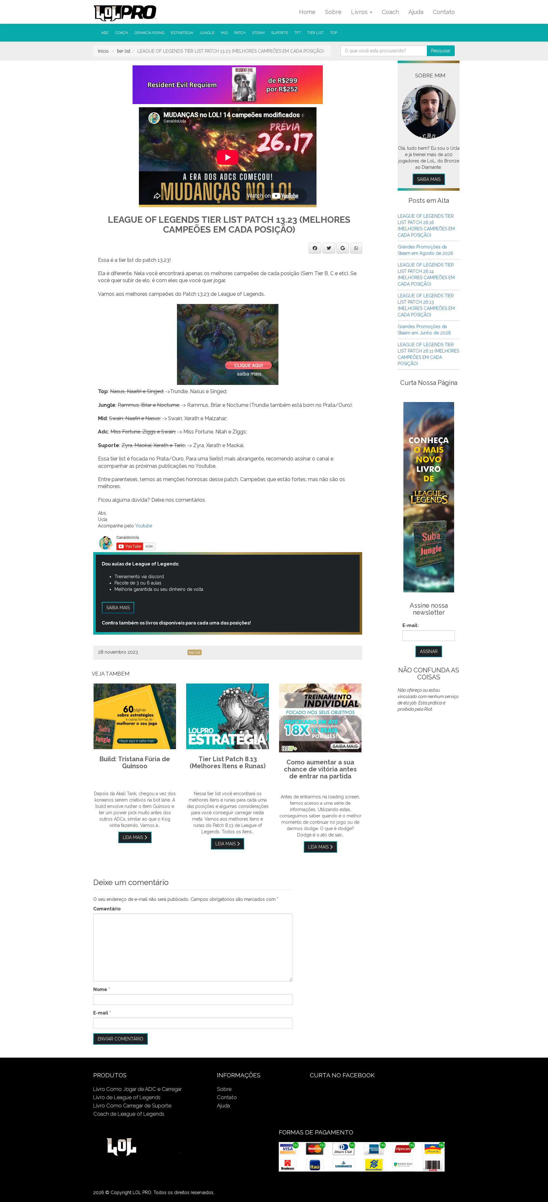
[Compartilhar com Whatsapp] (356, 248)
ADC (105, 32)
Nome (100, 989)
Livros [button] (360, 12)
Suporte (279, 32)
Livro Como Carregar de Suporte (132, 1105)
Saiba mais (118, 607)
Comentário (107, 908)
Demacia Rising (149, 32)
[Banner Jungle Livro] (428, 496)
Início (103, 51)
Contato (444, 12)
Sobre (333, 12)
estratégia (182, 32)
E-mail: (410, 625)
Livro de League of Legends (126, 1097)
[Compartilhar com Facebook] (315, 248)
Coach (390, 12)
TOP (333, 32)
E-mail (100, 1012)
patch (240, 32)
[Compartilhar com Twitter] (329, 248)
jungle (206, 32)
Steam (258, 32)
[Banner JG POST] (227, 344)
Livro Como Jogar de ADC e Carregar (137, 1089)
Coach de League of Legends (128, 1114)
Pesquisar (441, 50)
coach (121, 32)
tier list (315, 32)
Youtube (143, 525)
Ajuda (415, 12)
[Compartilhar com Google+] (342, 248)
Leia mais (133, 837)
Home (307, 12)
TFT (297, 32)
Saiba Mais (428, 179)
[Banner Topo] (228, 84)
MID (224, 32)
